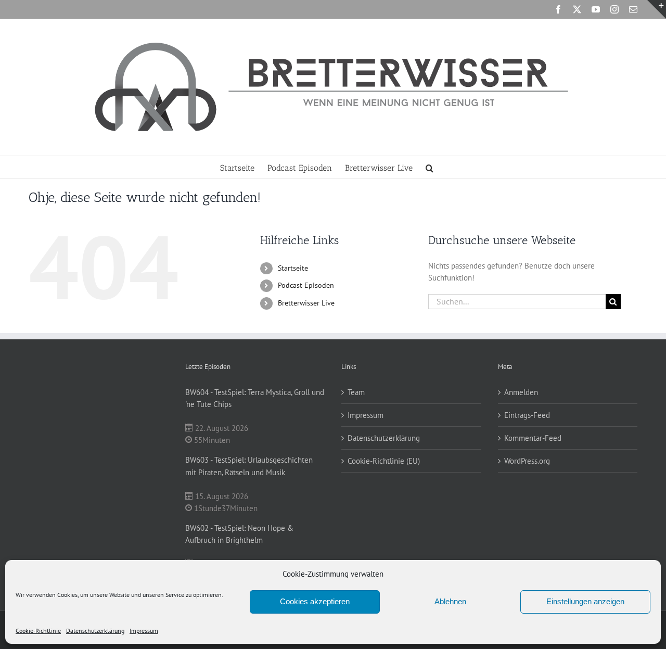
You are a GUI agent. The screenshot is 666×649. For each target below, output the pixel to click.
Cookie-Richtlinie (38, 630)
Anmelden (521, 392)
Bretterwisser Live (306, 303)
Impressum (144, 630)
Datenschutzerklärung (95, 630)
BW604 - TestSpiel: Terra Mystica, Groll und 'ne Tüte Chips (254, 398)
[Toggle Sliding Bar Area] (656, 9)
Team (356, 392)
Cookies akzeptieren (315, 601)
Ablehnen (450, 601)
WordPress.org (527, 461)
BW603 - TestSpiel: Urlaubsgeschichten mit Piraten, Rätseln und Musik (249, 466)
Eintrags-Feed (527, 415)
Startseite (293, 268)
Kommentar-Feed (532, 438)
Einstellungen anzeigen (585, 601)
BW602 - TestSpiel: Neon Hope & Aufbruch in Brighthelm (239, 534)
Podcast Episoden (306, 285)
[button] (429, 167)
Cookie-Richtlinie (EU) (384, 461)
